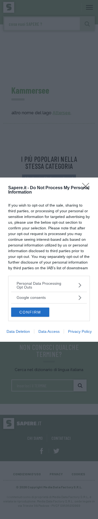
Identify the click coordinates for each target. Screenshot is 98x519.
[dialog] (49, 260)
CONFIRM (30, 312)
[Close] (87, 188)
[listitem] (49, 285)
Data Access (49, 331)
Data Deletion (18, 331)
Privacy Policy (80, 331)
